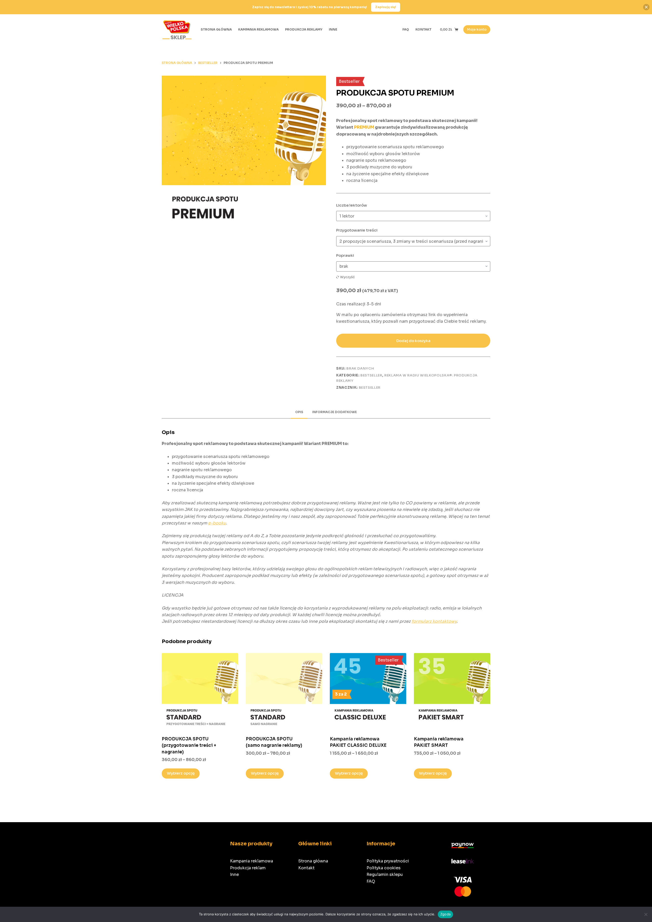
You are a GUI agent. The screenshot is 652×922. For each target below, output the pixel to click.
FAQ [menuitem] (405, 29)
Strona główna (313, 861)
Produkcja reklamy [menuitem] (303, 29)
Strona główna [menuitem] (216, 29)
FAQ (370, 881)
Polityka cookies (383, 868)
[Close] (646, 7)
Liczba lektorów (351, 205)
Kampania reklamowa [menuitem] (258, 29)
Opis (299, 412)
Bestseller (371, 375)
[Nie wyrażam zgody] (645, 914)
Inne (234, 874)
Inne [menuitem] (333, 29)
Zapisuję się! (385, 7)
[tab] (299, 411)
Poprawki (345, 255)
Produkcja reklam (248, 868)
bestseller (370, 387)
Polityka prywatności (387, 861)
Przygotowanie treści (356, 230)
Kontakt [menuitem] (423, 29)
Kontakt (306, 868)
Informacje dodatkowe (334, 412)
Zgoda (445, 914)
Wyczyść (347, 277)
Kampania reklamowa (251, 861)
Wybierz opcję (181, 773)
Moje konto (476, 29)
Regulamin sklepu (384, 874)
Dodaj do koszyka (413, 340)
